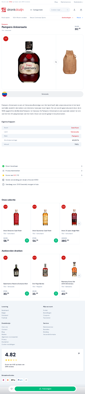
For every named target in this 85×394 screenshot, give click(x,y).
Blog (3, 332)
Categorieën (38, 10)
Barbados (69, 287)
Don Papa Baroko (38, 284)
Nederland (5, 310)
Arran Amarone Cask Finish (12, 231)
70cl (3, 30)
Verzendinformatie (49, 334)
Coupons (46, 315)
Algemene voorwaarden (10, 337)
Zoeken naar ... (56, 10)
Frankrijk (4, 318)
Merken (4, 334)
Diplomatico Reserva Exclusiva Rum (15, 284)
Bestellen (46, 329)
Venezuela (8, 30)
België (4, 313)
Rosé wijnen (6, 17)
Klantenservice (48, 327)
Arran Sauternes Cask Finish (41, 231)
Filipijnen (39, 287)
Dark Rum (75, 128)
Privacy (4, 339)
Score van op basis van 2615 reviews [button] (16, 2)
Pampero (75, 136)
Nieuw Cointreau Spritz (38, 17)
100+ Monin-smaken (20, 17)
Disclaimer (5, 342)
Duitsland (5, 315)
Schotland (11, 233)
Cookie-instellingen (8, 344)
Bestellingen (47, 313)
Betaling (46, 332)
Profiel (45, 310)
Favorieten (46, 318)
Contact (4, 329)
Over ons (5, 327)
